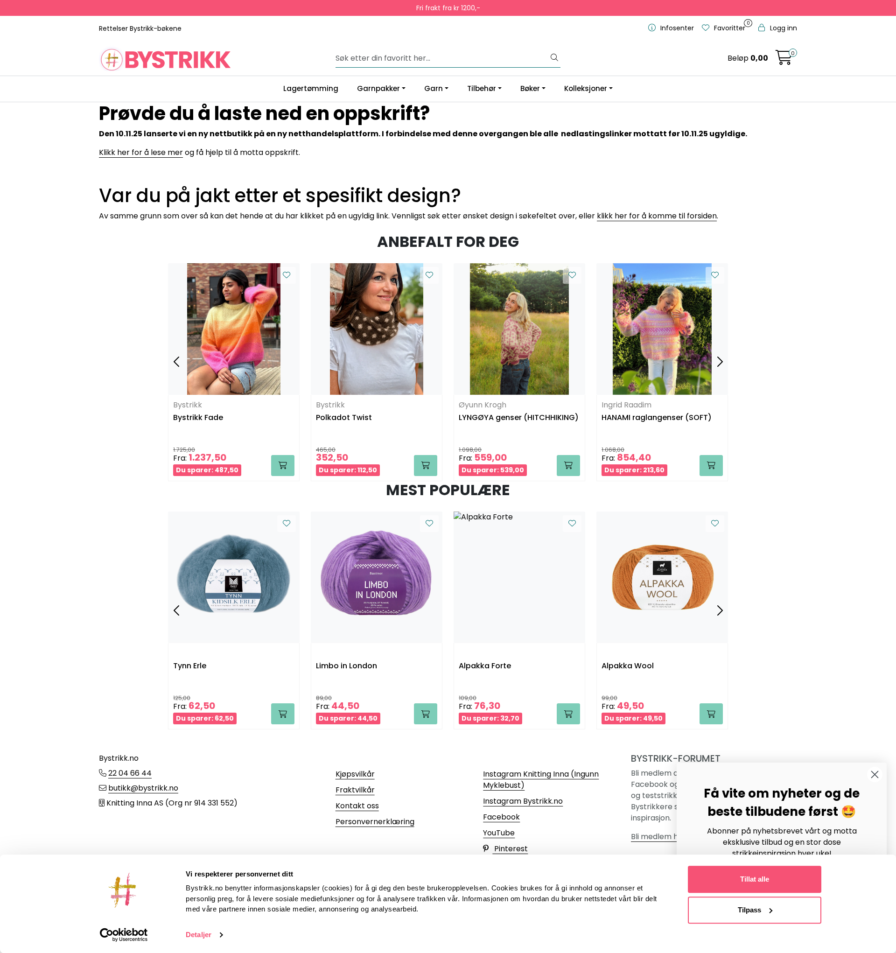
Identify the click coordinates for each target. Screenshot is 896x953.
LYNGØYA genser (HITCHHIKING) (519, 418)
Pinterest (510, 848)
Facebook (501, 817)
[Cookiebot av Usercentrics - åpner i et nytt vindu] (124, 935)
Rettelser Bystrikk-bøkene (140, 28)
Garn (433, 88)
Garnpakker (378, 88)
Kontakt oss (357, 805)
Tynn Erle (189, 666)
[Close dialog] (875, 774)
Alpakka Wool (628, 666)
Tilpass (749, 910)
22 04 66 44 (130, 773)
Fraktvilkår (355, 790)
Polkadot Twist (344, 418)
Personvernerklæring (375, 821)
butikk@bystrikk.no (143, 788)
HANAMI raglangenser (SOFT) (657, 418)
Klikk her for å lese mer (141, 152)
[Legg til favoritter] (286, 275)
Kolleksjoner (585, 88)
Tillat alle (754, 879)
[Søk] (554, 58)
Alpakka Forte (485, 666)
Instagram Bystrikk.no (523, 801)
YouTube (499, 832)
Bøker (530, 88)
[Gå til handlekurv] (784, 60)
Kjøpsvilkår (355, 774)
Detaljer (198, 935)
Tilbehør (481, 88)
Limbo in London (346, 666)
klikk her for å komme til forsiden (657, 215)
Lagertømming (310, 88)
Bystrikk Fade (198, 418)
